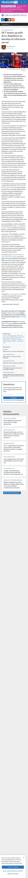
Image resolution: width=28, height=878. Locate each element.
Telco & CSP (20, 339)
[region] (13, 866)
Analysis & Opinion (12, 335)
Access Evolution (9, 443)
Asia (21, 335)
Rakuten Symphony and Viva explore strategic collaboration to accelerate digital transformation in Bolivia (14, 484)
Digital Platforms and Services (17, 337)
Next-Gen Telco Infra (16, 338)
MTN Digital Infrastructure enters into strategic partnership (12, 368)
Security (5, 349)
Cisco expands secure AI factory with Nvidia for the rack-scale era (14, 460)
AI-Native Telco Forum (12, 313)
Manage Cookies (12, 873)
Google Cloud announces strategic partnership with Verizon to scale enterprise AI (13, 472)
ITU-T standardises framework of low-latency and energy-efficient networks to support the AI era (14, 448)
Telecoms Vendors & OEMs (9, 341)
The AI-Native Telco (7, 30)
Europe (4, 338)
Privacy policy (21, 400)
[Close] (24, 857)
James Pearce (12, 46)
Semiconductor (6, 339)
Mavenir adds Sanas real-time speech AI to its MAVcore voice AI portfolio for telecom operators (13, 376)
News (8, 338)
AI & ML (5, 335)
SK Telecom (13, 339)
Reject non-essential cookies (13, 870)
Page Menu (5, 24)
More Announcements (11, 492)
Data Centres (6, 337)
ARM (18, 335)
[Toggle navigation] (25, 2)
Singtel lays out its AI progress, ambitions (13, 363)
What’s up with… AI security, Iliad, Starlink (13, 351)
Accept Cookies (13, 867)
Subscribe (13, 397)
